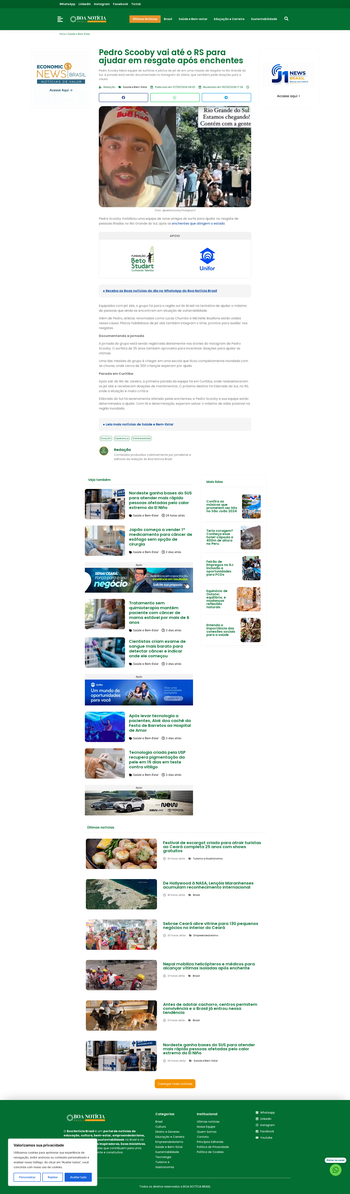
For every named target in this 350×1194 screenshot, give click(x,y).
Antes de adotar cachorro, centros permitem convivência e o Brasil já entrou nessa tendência (210, 1008)
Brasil (158, 1122)
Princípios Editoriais (210, 1142)
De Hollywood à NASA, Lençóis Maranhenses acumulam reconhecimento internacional (208, 885)
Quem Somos (207, 1132)
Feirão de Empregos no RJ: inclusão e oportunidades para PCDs (220, 568)
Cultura (160, 1127)
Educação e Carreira (169, 1137)
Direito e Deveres (167, 1132)
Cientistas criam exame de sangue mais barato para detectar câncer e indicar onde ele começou (157, 649)
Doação (106, 438)
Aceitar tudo (78, 1177)
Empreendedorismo (169, 1142)
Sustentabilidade (167, 1152)
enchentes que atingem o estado (198, 223)
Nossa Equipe (206, 1127)
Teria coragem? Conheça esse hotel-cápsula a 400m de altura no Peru (219, 537)
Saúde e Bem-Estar (79, 33)
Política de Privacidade (213, 1147)
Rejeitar (53, 1177)
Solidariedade (141, 438)
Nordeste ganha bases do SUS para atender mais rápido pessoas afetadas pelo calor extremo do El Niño (160, 500)
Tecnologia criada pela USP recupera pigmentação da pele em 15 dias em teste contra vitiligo (157, 760)
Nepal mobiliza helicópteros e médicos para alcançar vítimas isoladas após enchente (209, 966)
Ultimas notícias (208, 1122)
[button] (123, 97)
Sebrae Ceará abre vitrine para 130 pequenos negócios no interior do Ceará (210, 925)
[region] (52, 1162)
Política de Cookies (210, 1152)
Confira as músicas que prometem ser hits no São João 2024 (221, 506)
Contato (203, 1137)
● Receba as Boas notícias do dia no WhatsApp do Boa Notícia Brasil (160, 290)
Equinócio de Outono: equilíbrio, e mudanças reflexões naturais (216, 599)
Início (63, 33)
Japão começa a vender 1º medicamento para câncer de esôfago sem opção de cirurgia (160, 537)
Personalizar (27, 1177)
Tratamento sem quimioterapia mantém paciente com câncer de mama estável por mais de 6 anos (159, 612)
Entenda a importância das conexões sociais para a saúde (220, 630)
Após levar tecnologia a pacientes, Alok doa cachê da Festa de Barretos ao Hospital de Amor (160, 723)
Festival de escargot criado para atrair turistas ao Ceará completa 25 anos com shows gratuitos (212, 847)
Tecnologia (163, 1157)
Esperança (121, 438)
